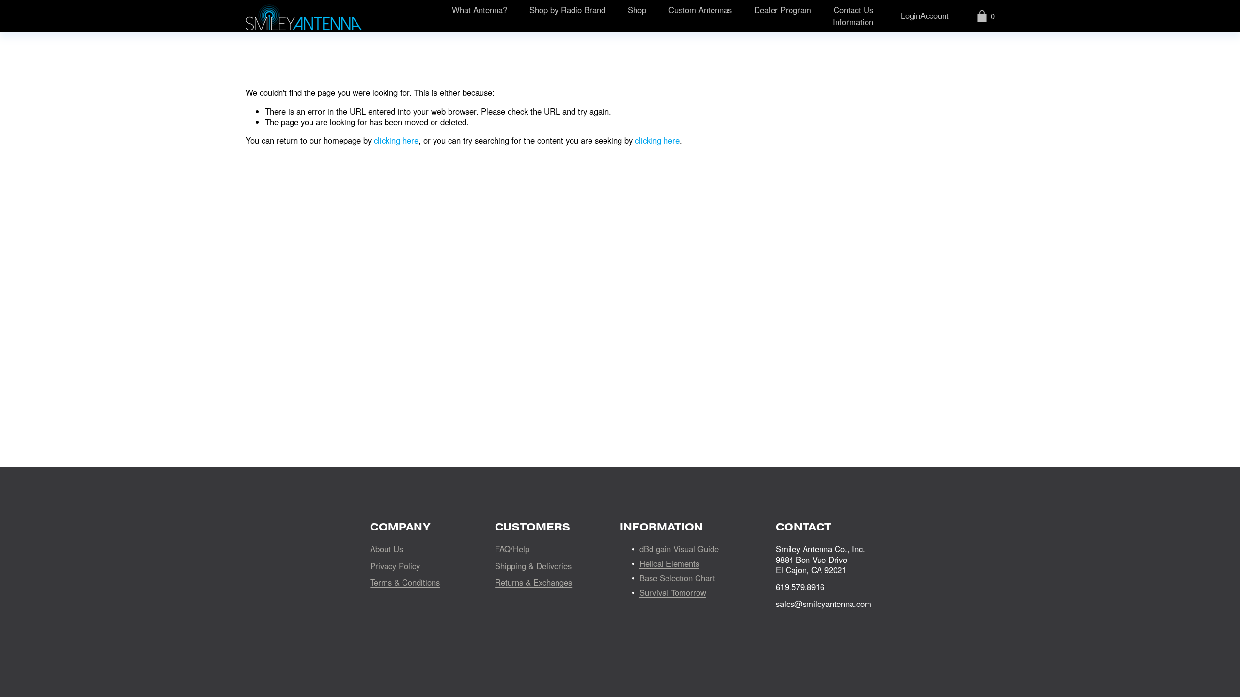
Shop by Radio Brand (567, 9)
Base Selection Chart (677, 578)
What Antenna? (479, 9)
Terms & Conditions (405, 582)
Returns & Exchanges (533, 582)
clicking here (396, 140)
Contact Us (853, 9)
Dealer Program (782, 9)
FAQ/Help (512, 549)
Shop (637, 9)
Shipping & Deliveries (533, 566)
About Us (386, 549)
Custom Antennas (700, 9)
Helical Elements (669, 564)
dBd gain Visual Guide (679, 549)
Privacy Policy (395, 566)
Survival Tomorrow (672, 593)
